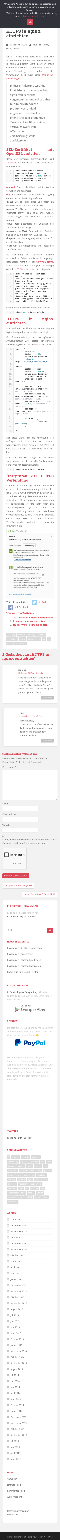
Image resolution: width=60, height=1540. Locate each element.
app (42, 1161)
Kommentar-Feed (16, 1490)
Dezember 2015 (18, 1285)
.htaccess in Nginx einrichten (28, 621)
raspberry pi (35, 1184)
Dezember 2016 (18, 1243)
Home (45, 44)
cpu (45, 1166)
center (21, 1166)
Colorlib (28, 1537)
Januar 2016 (16, 1279)
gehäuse (47, 1170)
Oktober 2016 (17, 1255)
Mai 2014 (15, 1387)
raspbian (12, 1188)
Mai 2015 (15, 1327)
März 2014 (15, 1399)
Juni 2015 (15, 1321)
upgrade (12, 1197)
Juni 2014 (15, 1381)
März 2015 (15, 1333)
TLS (41, 56)
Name (5, 803)
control (38, 1166)
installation (29, 1175)
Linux (8, 48)
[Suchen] (50, 930)
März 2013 (15, 1459)
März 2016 (15, 1273)
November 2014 (18, 1351)
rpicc (21, 1188)
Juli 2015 (14, 1315)
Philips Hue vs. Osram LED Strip (22, 971)
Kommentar (9, 767)
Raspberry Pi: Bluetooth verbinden (24, 959)
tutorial (10, 643)
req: (8, 194)
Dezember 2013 (18, 1417)
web (46, 1197)
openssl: (11, 187)
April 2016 (15, 1267)
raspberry (23, 1184)
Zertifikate (11, 162)
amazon (15, 1157)
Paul (35, 44)
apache (24, 1161)
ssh (42, 1188)
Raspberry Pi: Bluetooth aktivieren (24, 965)
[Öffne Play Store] (30, 1007)
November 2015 (18, 1291)
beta (49, 1161)
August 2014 (16, 1369)
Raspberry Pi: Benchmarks (20, 953)
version (38, 1197)
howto (22, 639)
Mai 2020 (15, 1219)
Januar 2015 (16, 1345)
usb (20, 1197)
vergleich (28, 1197)
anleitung (11, 634)
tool (23, 1192)
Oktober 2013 (17, 1429)
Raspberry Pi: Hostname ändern (30, 624)
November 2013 (18, 1423)
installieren (41, 1175)
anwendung (13, 1161)
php (10, 1184)
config (31, 634)
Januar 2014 (16, 1411)
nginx (37, 639)
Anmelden (12, 1478)
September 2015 (18, 1303)
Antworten (47, 697)
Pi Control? (29, 916)
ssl (44, 639)
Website (6, 825)
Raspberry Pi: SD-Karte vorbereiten (24, 947)
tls (49, 639)
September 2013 (18, 1435)
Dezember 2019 (18, 1225)
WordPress (48, 1537)
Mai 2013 (15, 1447)
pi (15, 1184)
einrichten (40, 634)
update (40, 1192)
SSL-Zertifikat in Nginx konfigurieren (32, 617)
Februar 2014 (17, 1405)
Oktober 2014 (17, 1357)
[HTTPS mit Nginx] (30, 563)
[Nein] (56, 14)
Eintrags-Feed (14, 1484)
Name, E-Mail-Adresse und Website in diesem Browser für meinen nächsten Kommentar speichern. (29, 841)
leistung (11, 1179)
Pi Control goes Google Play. (22, 992)
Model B (21, 1179)
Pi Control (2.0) (15, 916)
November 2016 (18, 1249)
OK (30, 21)
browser (22, 634)
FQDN (20, 269)
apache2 (34, 1161)
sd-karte (34, 1188)
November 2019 (18, 1231)
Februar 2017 (17, 1237)
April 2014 (15, 1393)
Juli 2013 (14, 1441)
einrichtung (12, 639)
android (25, 1157)
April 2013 (15, 1453)
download (12, 1170)
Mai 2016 (15, 1261)
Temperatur (13, 1192)
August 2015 (16, 1309)
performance (41, 1179)
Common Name (44, 261)
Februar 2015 (17, 1339)
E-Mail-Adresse (9, 814)
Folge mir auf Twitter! (19, 1137)
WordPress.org (14, 1496)
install (19, 1175)
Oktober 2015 (17, 1297)
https (30, 639)
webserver (21, 643)
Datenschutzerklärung (18, 1510)
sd (27, 1188)
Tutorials (16, 48)
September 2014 (18, 1363)
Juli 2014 (14, 1375)
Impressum (12, 1514)
